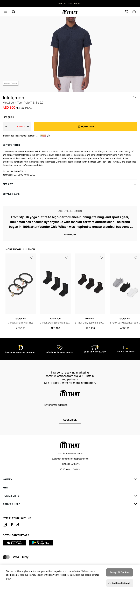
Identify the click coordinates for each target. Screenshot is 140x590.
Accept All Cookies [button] (120, 572)
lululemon (13, 98)
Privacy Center (59, 383)
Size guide (8, 117)
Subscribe (70, 419)
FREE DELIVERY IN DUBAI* (70, 3)
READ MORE (70, 234)
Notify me (87, 126)
